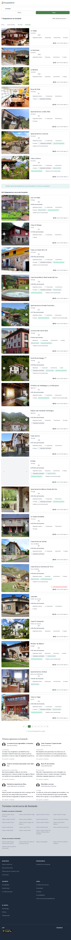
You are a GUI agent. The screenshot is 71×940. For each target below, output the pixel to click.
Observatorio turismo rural (10, 871)
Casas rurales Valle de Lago (27, 814)
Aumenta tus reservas (43, 864)
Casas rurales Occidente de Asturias (9, 847)
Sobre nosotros (7, 864)
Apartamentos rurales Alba (9, 770)
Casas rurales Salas (7, 830)
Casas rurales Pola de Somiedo (8, 815)
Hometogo (5, 908)
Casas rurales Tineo (24, 827)
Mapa (54, 12)
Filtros (19, 12)
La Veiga (4, 790)
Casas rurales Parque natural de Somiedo (8, 842)
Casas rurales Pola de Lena (60, 827)
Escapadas (5, 885)
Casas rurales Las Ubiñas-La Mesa (60, 842)
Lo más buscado (7, 892)
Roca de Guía (40, 770)
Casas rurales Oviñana (42, 822)
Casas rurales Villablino (25, 819)
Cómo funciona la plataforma (45, 898)
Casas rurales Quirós (42, 819)
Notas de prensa (7, 868)
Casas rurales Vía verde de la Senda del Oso (26, 842)
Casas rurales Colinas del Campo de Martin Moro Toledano (43, 832)
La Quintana (5, 749)
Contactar (5, 875)
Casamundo (6, 915)
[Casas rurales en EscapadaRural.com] (7, 3)
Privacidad (39, 888)
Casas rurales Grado (25, 830)
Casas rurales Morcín (42, 827)
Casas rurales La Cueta (42, 814)
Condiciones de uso (42, 885)
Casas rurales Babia (41, 841)
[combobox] (35, 8)
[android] (7, 930)
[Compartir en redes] (65, 2)
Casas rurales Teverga (59, 814)
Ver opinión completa (8, 759)
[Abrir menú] (68, 3)
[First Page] (23, 726)
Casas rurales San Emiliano (60, 819)
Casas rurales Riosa (7, 827)
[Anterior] (4, 37)
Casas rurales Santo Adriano (59, 823)
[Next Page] (44, 726)
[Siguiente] (26, 37)
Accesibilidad (40, 895)
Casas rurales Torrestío (8, 819)
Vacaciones (5, 888)
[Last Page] (47, 726)
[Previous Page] (26, 726)
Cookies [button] (38, 892)
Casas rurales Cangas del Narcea (26, 823)
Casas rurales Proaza (8, 822)
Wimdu (4, 912)
